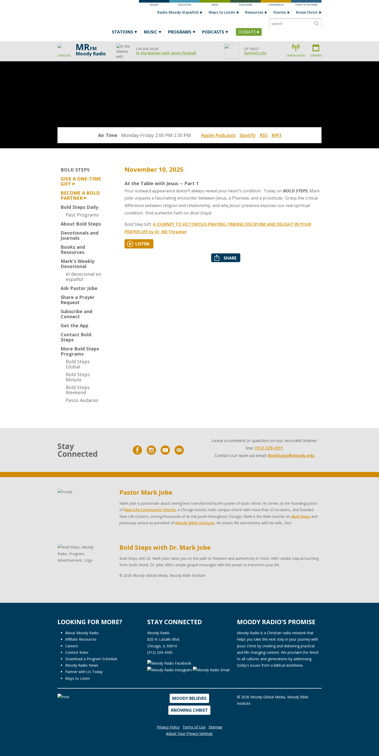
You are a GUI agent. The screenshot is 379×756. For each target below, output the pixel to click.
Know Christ (307, 12)
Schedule (316, 55)
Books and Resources (73, 249)
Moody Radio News (81, 665)
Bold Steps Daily (79, 207)
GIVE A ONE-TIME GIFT (81, 181)
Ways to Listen (222, 12)
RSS (264, 135)
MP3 (276, 135)
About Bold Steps (81, 224)
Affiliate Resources (80, 639)
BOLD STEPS (75, 170)
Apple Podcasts (218, 135)
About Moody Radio (82, 632)
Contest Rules (76, 652)
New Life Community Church (150, 509)
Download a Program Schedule (91, 658)
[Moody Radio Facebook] (169, 662)
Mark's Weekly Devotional (77, 263)
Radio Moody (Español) (178, 12)
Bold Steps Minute (78, 377)
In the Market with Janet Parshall (166, 52)
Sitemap (215, 727)
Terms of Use (194, 727)
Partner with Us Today (84, 671)
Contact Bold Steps (76, 337)
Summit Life (255, 52)
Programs (179, 32)
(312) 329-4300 (159, 652)
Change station (295, 55)
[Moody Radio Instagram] (170, 669)
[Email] (179, 450)
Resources (254, 12)
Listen (142, 244)
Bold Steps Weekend (78, 390)
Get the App (74, 325)
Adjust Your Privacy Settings (189, 733)
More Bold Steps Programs (80, 351)
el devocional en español (83, 276)
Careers (71, 645)
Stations (122, 32)
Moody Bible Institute (195, 522)
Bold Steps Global (78, 364)
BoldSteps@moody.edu (291, 455)
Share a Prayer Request (78, 299)
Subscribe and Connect (76, 314)
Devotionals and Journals (79, 235)
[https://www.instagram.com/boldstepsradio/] (151, 450)
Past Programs (82, 215)
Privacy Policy (168, 727)
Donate (247, 32)
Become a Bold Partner (80, 195)
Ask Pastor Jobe (79, 288)
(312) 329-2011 (268, 448)
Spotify (248, 135)
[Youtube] (165, 450)
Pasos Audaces (82, 400)
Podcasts (213, 32)
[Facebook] (137, 450)
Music (150, 32)
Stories (279, 12)
